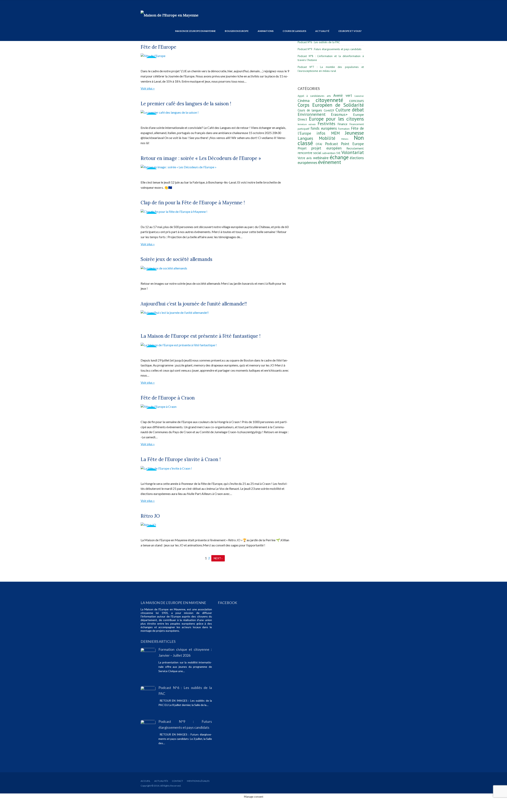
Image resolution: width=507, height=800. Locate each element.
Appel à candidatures (311, 96)
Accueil (145, 780)
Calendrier (359, 96)
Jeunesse (354, 132)
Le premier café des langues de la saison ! (186, 104)
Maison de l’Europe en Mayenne (195, 30)
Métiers (344, 139)
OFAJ (319, 144)
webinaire (321, 157)
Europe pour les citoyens (336, 119)
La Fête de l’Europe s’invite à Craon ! (181, 459)
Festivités (326, 123)
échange (339, 157)
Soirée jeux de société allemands (176, 259)
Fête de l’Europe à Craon (168, 398)
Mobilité (327, 138)
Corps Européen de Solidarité (331, 105)
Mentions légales (198, 780)
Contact (177, 780)
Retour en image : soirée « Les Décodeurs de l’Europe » (201, 158)
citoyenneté (329, 100)
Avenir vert (342, 95)
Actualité (322, 30)
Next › (218, 558)
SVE (338, 153)
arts (329, 96)
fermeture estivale (306, 124)
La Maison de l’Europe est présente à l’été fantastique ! (200, 336)
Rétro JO (150, 516)
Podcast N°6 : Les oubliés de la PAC (319, 42)
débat (358, 110)
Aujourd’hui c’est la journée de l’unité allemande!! (194, 304)
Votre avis (305, 158)
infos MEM (327, 133)
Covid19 (329, 110)
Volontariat (352, 152)
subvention (328, 153)
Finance (342, 124)
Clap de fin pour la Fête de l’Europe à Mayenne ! (193, 203)
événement (329, 162)
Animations (266, 30)
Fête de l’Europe (158, 47)
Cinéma (304, 100)
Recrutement (355, 148)
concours (356, 100)
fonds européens (324, 128)
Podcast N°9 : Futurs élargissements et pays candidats (329, 49)
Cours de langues (294, 30)
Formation (344, 128)
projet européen (326, 148)
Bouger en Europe (237, 30)
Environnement (312, 114)
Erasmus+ (339, 114)
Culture (342, 110)
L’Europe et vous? (350, 30)
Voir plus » (148, 88)
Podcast (331, 143)
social (317, 153)
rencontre (305, 152)
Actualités (161, 780)
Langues (305, 138)
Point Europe (352, 143)
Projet (302, 148)
